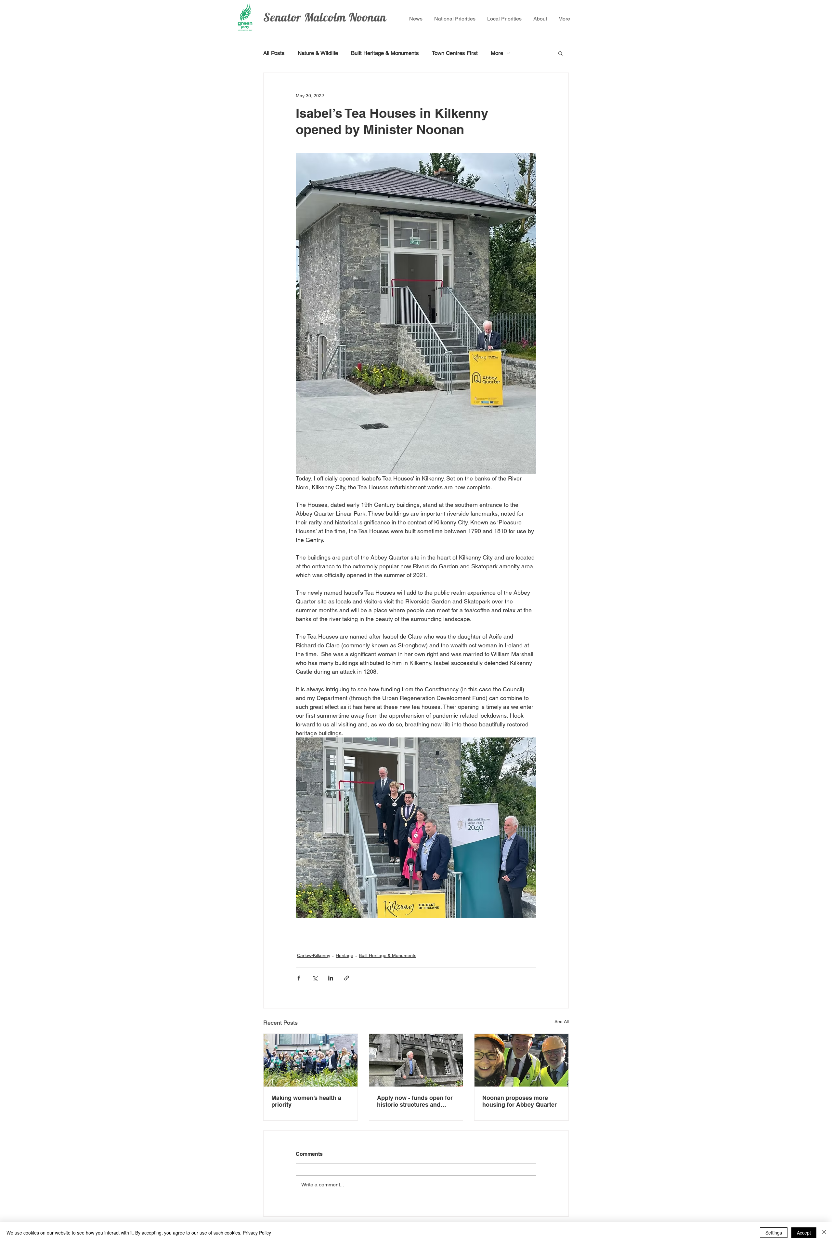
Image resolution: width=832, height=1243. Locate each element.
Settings (773, 1232)
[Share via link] (347, 978)
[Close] (824, 1232)
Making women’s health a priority (306, 1101)
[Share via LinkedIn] (331, 978)
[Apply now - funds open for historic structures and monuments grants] (416, 1060)
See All (561, 1021)
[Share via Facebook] (299, 978)
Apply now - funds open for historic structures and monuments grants (415, 1101)
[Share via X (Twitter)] (315, 978)
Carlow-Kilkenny (313, 955)
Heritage (344, 955)
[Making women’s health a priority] (311, 1060)
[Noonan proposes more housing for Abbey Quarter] (521, 1060)
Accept (804, 1232)
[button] (560, 53)
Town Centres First (455, 53)
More (497, 53)
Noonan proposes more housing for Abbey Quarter (520, 1101)
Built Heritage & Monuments (385, 53)
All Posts (274, 53)
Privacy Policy (257, 1232)
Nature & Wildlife (318, 53)
